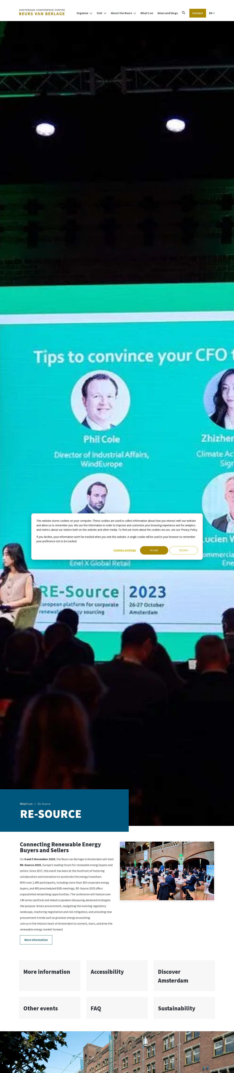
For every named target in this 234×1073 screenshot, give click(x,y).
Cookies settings (125, 550)
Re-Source (44, 804)
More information (36, 940)
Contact (197, 13)
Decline (183, 550)
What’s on (146, 13)
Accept (154, 550)
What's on (26, 804)
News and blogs (168, 13)
